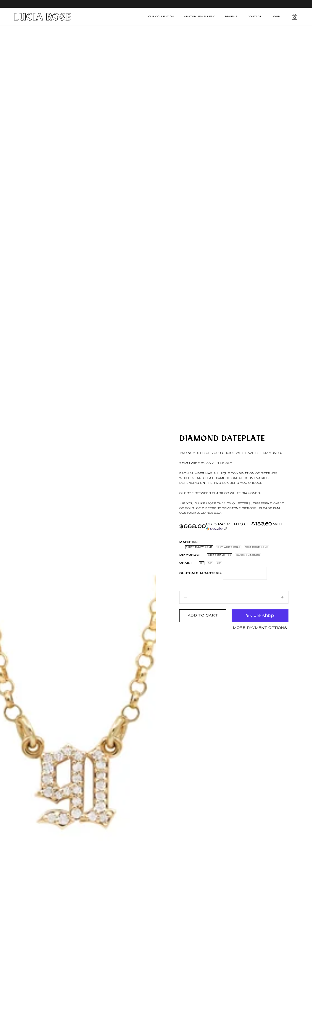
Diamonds (189, 555)
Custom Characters (200, 573)
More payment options (260, 628)
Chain (185, 563)
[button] (247, 526)
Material (188, 542)
